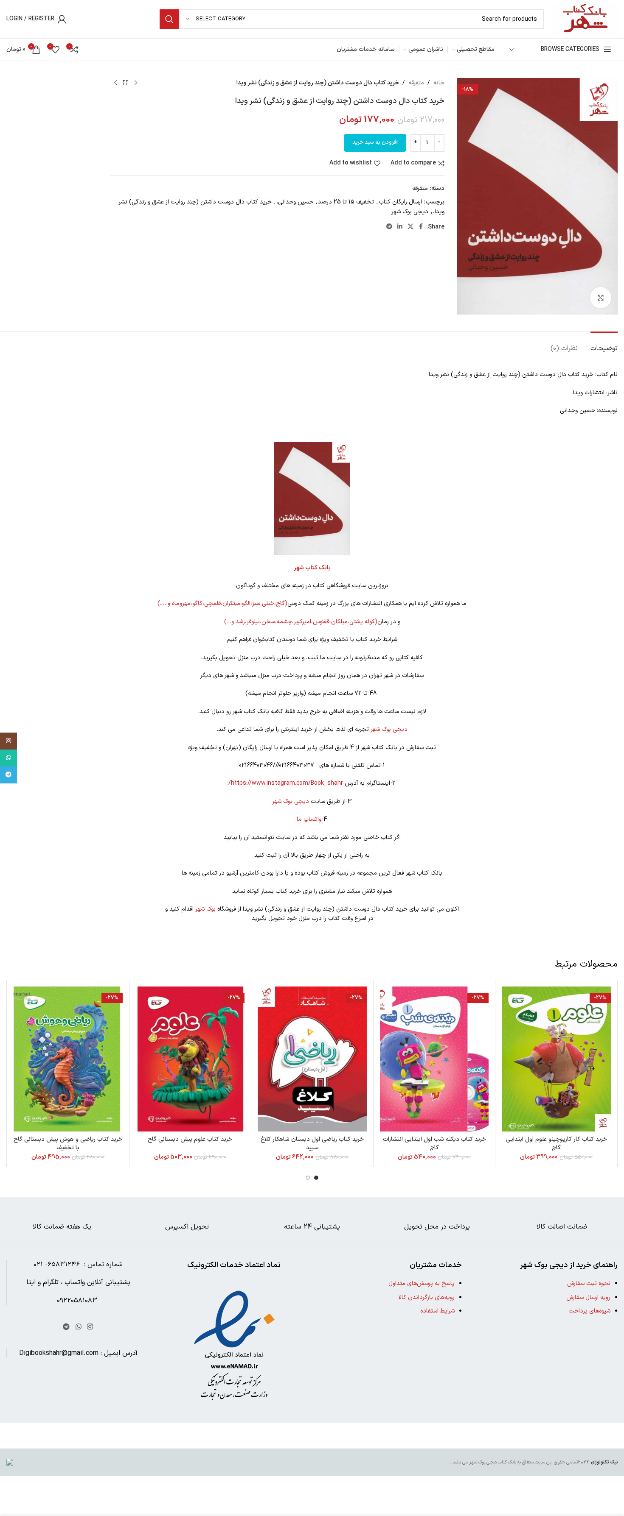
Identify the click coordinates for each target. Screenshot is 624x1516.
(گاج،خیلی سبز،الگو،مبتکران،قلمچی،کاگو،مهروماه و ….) (222, 603)
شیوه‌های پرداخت (589, 1311)
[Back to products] (126, 83)
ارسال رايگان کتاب (400, 202)
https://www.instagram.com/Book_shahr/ (285, 783)
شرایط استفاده (437, 1311)
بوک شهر (205, 909)
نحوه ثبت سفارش (588, 1283)
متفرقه (416, 82)
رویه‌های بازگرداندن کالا (426, 1297)
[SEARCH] (169, 19)
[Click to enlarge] (600, 297)
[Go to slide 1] (316, 1178)
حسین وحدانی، (294, 202)
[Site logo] (585, 18)
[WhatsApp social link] (78, 1327)
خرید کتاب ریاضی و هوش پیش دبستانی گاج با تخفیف (68, 1143)
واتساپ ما (309, 819)
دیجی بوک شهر (409, 211)
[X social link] (410, 227)
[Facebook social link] (421, 227)
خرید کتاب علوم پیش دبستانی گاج (190, 1139)
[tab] (604, 344)
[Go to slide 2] (308, 1178)
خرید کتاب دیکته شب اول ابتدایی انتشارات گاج (434, 1143)
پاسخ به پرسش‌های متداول (421, 1283)
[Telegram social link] (389, 227)
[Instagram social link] (90, 1327)
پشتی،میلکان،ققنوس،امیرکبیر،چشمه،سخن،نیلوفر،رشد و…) (293, 621)
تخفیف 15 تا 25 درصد (346, 202)
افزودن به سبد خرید (375, 142)
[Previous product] (136, 83)
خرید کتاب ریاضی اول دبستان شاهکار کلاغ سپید (312, 1143)
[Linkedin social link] (400, 227)
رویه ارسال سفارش (588, 1297)
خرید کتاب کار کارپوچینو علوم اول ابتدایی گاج (556, 1143)
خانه (438, 82)
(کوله (371, 621)
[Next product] (115, 83)
